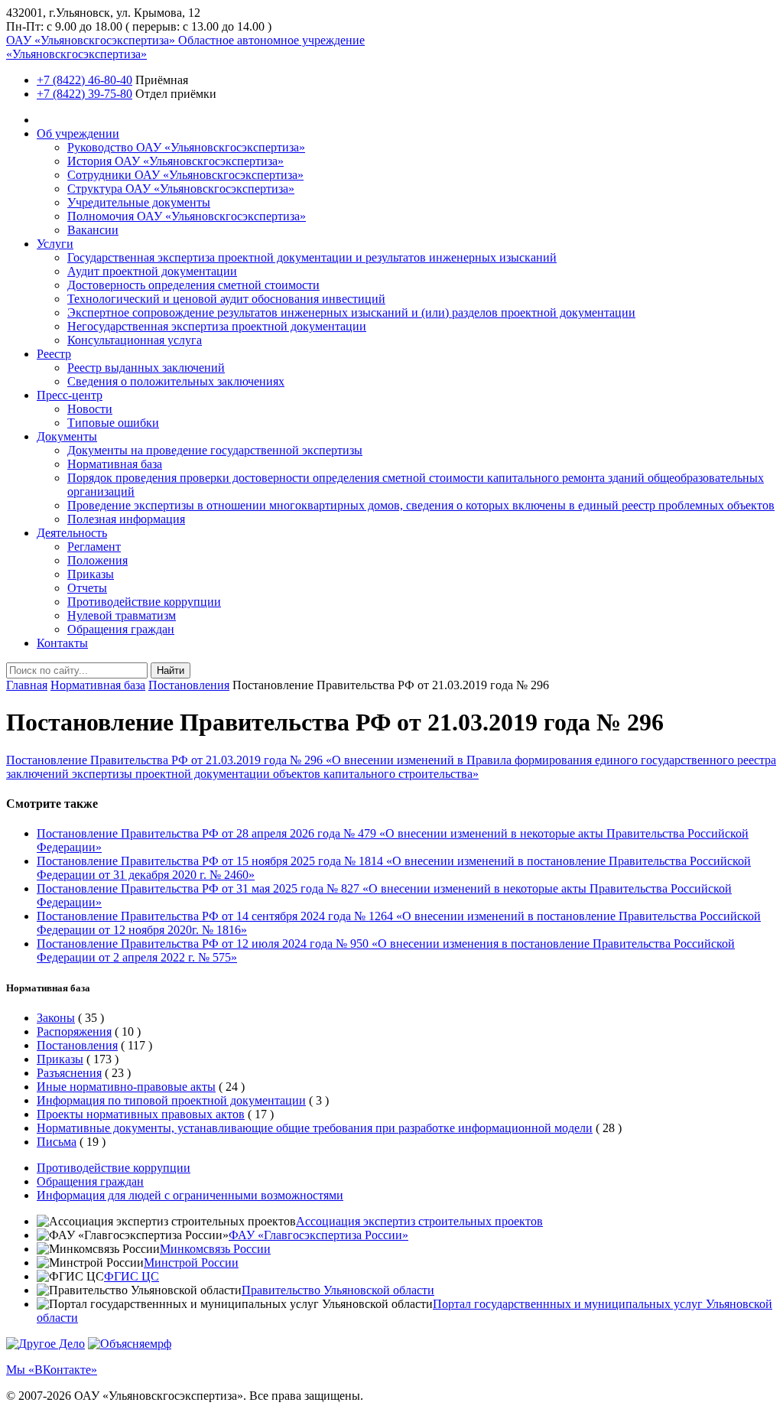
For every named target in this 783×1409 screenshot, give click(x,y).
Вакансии (93, 229)
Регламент (94, 546)
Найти (170, 670)
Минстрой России (191, 1262)
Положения (97, 560)
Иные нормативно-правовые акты (126, 1086)
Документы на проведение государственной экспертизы (214, 450)
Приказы (90, 574)
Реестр (54, 353)
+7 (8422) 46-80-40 (84, 79)
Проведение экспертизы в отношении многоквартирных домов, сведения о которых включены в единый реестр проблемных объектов (421, 505)
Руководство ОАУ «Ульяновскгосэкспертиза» (186, 147)
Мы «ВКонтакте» (51, 1369)
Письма (56, 1141)
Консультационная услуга (134, 340)
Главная (26, 684)
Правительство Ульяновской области (338, 1290)
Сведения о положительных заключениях (175, 381)
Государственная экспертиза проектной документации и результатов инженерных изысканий (312, 257)
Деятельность (72, 532)
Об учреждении (78, 133)
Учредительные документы (138, 202)
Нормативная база (114, 463)
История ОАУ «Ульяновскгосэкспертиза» (175, 161)
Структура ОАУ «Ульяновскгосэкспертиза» (180, 188)
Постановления (188, 684)
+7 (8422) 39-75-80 (84, 93)
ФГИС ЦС (131, 1276)
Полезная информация (126, 519)
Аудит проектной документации (152, 271)
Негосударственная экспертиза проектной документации (216, 326)
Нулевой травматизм (121, 615)
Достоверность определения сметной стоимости (193, 284)
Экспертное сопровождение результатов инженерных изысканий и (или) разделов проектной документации (351, 312)
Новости (89, 408)
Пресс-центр (69, 395)
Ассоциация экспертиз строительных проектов (419, 1221)
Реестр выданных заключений (146, 367)
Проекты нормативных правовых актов (141, 1114)
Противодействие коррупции (144, 601)
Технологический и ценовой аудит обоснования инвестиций (226, 298)
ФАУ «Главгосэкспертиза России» (318, 1234)
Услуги (55, 243)
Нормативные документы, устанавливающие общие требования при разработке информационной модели (315, 1127)
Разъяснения (69, 1072)
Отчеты (87, 587)
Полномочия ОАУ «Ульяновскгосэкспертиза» (186, 216)
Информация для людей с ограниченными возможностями (190, 1195)
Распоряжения (74, 1031)
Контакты (62, 642)
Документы (67, 436)
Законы (56, 1017)
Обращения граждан (120, 629)
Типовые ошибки (113, 422)
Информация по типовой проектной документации (171, 1100)
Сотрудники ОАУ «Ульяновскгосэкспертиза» (185, 174)
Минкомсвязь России (215, 1248)
